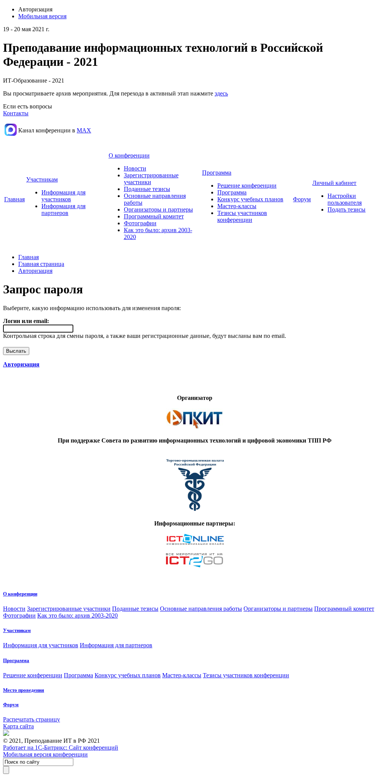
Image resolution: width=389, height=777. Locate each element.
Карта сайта (18, 726)
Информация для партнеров (63, 209)
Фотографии (140, 223)
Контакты (15, 113)
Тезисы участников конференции (242, 216)
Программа (216, 172)
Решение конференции (247, 185)
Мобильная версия (42, 16)
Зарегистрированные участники (69, 608)
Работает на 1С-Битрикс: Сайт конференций (60, 747)
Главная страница (41, 264)
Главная (14, 199)
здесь (221, 93)
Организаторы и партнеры (158, 209)
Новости (135, 168)
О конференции (129, 155)
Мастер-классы (236, 206)
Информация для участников (63, 195)
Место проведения (23, 690)
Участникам (42, 179)
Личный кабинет (334, 183)
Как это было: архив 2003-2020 (77, 615)
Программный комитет (154, 216)
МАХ (84, 130)
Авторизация (35, 270)
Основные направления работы (201, 608)
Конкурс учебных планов (250, 199)
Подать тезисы (346, 209)
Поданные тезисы (147, 189)
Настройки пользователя (344, 199)
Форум (302, 199)
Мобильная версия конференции (45, 754)
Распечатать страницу (31, 719)
